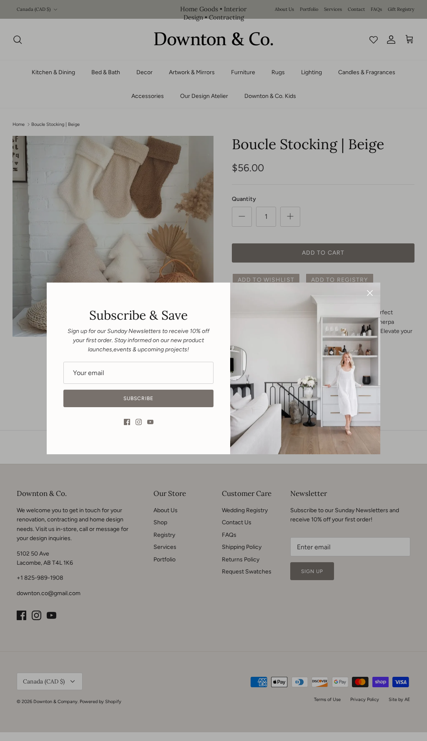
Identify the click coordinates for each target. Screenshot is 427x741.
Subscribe (138, 398)
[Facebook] (127, 422)
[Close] (370, 293)
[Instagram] (139, 422)
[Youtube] (150, 422)
